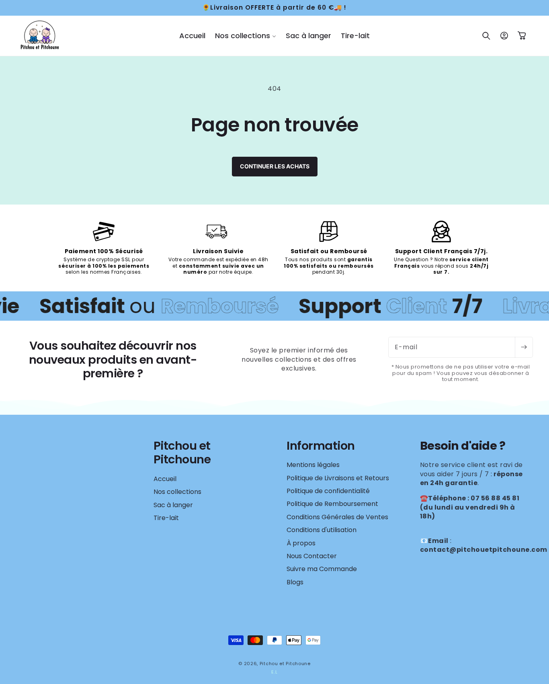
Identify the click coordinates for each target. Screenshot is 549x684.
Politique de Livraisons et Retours (338, 478)
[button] (245, 35)
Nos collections (177, 491)
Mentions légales (313, 465)
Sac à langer (173, 505)
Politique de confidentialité (328, 491)
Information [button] (321, 446)
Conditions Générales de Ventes (337, 517)
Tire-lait (166, 517)
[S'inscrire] (524, 347)
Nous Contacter (312, 556)
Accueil (165, 479)
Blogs (295, 582)
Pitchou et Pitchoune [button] (182, 453)
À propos (301, 543)
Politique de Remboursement (332, 503)
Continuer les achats (274, 166)
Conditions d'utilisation (321, 530)
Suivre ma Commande (322, 568)
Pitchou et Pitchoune (285, 663)
